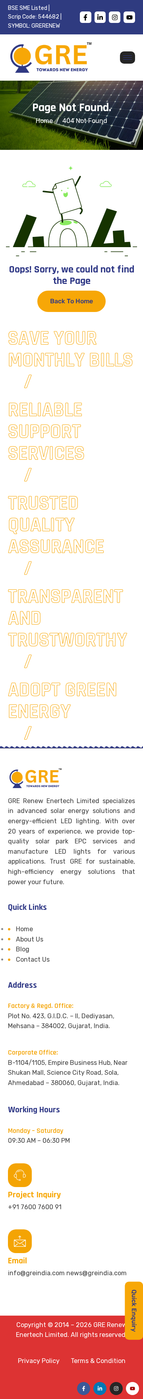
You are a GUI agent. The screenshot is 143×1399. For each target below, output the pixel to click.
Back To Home (71, 301)
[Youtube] (129, 17)
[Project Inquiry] (20, 1175)
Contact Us (33, 959)
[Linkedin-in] (100, 17)
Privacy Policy (39, 1361)
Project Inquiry (34, 1194)
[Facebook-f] (85, 17)
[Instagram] (114, 17)
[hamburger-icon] (127, 57)
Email (17, 1261)
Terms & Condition (98, 1361)
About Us (29, 939)
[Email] (20, 1241)
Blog (22, 949)
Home (24, 929)
